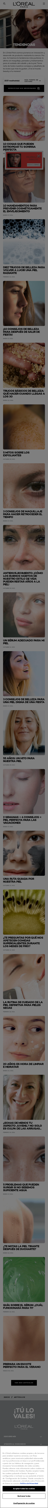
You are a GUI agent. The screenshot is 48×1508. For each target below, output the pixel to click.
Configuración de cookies (24, 1503)
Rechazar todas (24, 1496)
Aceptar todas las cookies (24, 1489)
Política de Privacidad (29, 1483)
